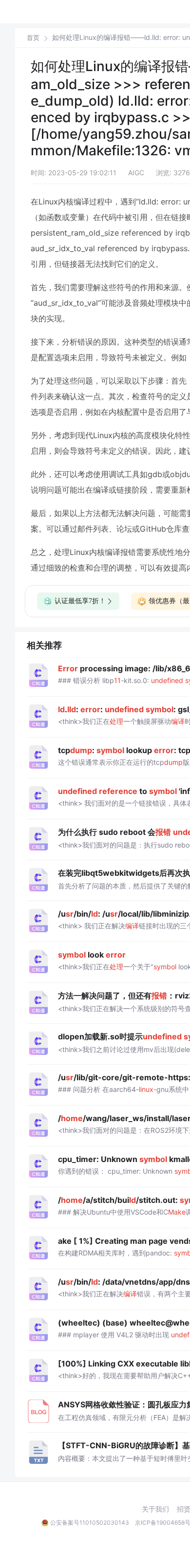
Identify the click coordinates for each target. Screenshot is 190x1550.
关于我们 (155, 1509)
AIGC (136, 172)
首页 (33, 38)
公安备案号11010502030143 (89, 1522)
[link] (33, 37)
